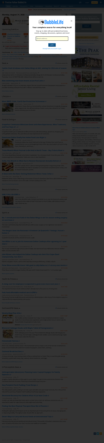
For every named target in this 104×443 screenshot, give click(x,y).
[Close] (71, 21)
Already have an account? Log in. (52, 48)
